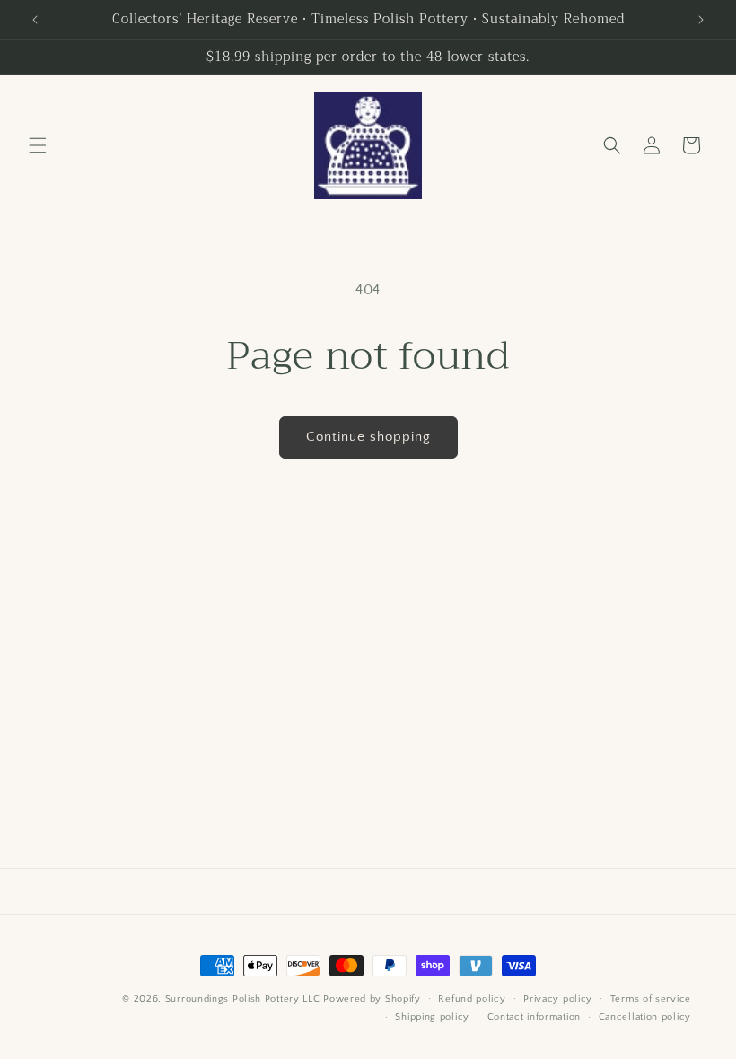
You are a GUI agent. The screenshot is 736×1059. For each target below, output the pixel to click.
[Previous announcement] (35, 19)
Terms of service (650, 998)
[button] (37, 145)
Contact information (534, 1016)
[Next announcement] (701, 19)
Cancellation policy (645, 1016)
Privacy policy (557, 998)
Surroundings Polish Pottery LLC (242, 998)
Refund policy (471, 998)
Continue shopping (368, 436)
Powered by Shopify (372, 998)
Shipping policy (432, 1016)
